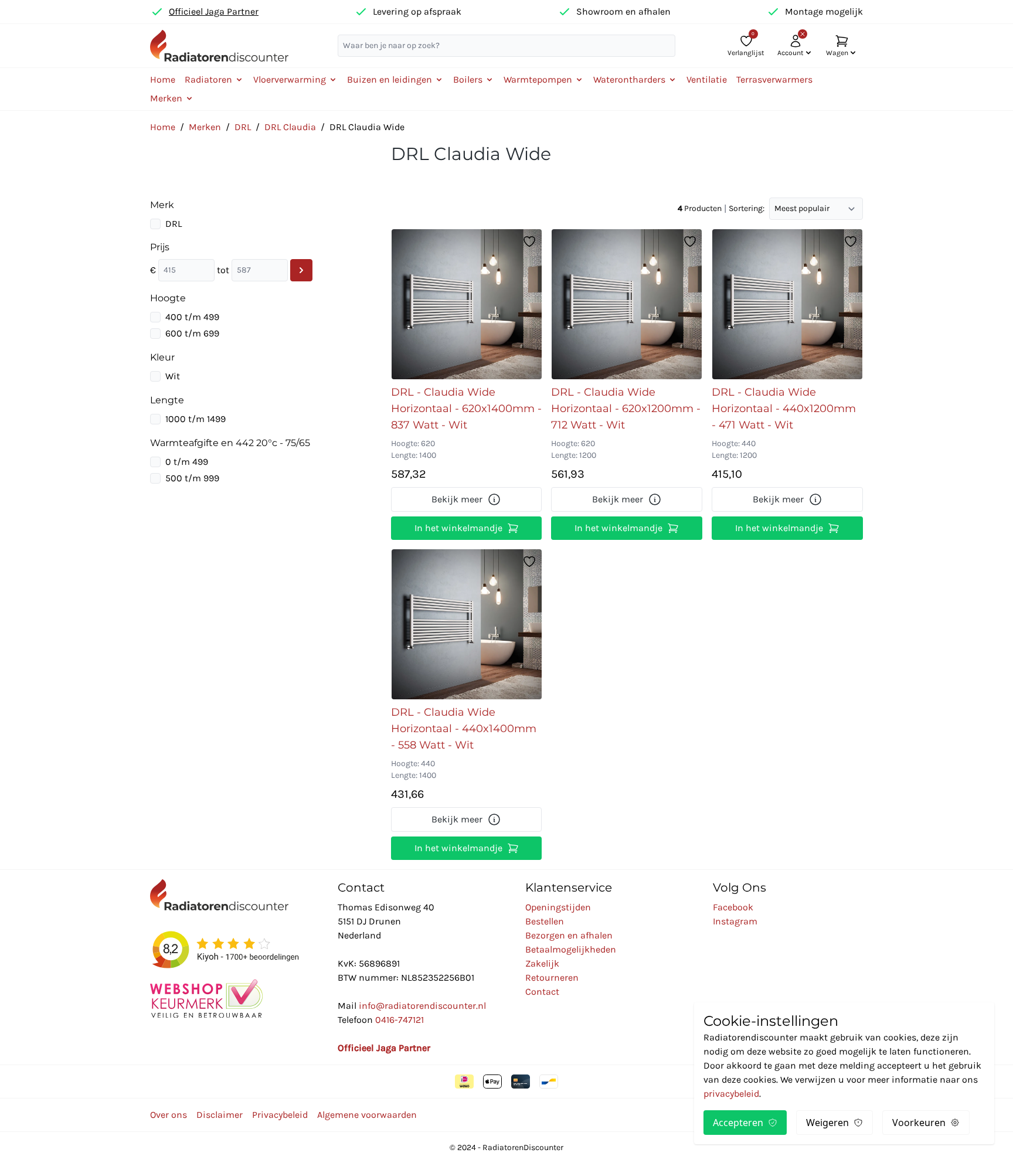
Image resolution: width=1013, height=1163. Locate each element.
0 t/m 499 (186, 461)
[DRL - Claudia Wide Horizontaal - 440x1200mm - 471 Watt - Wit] (787, 304)
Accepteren (738, 1122)
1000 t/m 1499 (195, 418)
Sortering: (746, 208)
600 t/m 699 (192, 333)
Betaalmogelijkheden (570, 949)
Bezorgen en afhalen (569, 935)
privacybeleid (731, 1093)
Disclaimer (219, 1114)
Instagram (735, 921)
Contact (542, 991)
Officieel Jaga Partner (214, 11)
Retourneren (552, 977)
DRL (242, 126)
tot (223, 270)
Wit (172, 376)
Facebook (733, 907)
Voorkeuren (919, 1122)
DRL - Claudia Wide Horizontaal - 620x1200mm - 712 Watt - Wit (626, 408)
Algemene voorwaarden (367, 1114)
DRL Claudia (290, 126)
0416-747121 (399, 1019)
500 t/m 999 (192, 478)
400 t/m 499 (192, 316)
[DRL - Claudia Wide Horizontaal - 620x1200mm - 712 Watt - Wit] (627, 304)
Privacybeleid (280, 1114)
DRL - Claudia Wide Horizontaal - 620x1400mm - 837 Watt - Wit (466, 408)
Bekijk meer (456, 499)
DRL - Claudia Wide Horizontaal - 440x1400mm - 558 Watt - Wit (463, 728)
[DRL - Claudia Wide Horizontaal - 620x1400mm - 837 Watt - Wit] (467, 304)
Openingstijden (558, 907)
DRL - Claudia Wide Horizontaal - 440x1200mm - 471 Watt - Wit (784, 408)
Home (162, 79)
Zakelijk (542, 963)
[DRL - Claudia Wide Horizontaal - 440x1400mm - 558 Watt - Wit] (467, 624)
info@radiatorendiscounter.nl (422, 1005)
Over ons (168, 1114)
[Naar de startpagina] (219, 45)
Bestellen (544, 921)
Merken (205, 126)
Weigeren (827, 1122)
